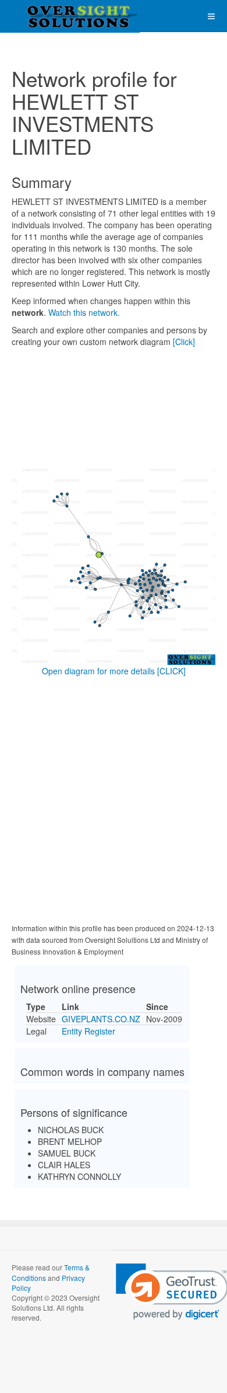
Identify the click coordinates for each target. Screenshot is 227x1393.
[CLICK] (171, 671)
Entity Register (88, 1031)
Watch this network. (84, 312)
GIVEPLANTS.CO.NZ (101, 1019)
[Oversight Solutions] (46, 16)
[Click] (184, 341)
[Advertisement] (113, 802)
